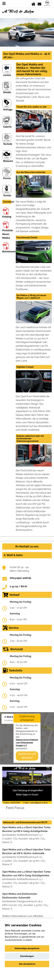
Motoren (8, 161)
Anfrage (7, 109)
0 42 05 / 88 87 (18, 586)
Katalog (6, 216)
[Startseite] (33, 3)
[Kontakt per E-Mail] (39, 3)
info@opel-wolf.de (20, 578)
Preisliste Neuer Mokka (7, 234)
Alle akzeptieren (27, 964)
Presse (7, 178)
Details (7, 92)
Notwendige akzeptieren (27, 948)
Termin (7, 195)
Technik (7, 144)
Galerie (7, 126)
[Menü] (4, 3)
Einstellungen (27, 956)
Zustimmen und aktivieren (27, 755)
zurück (7, 75)
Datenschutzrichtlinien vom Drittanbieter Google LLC (27, 743)
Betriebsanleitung (12, 251)
